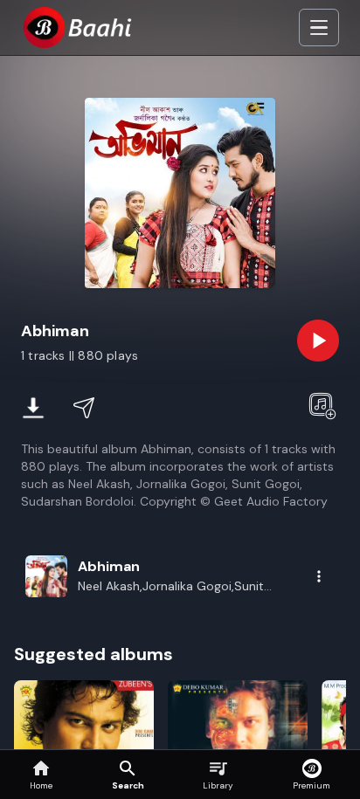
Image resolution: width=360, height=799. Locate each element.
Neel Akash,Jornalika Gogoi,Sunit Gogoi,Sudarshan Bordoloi (171, 587)
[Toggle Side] (319, 28)
